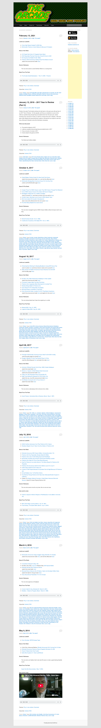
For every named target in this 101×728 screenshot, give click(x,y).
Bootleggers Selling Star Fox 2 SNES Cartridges (33, 193)
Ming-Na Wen (52, 529)
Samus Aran (59, 334)
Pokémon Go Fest (28, 334)
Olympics (60, 158)
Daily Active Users (49, 523)
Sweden (20, 622)
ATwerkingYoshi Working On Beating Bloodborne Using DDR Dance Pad (39, 266)
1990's (33, 413)
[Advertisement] (75, 76)
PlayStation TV (25, 617)
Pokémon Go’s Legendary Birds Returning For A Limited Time (37, 284)
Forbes (54, 525)
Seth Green (58, 425)
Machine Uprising (39, 421)
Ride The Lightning (32, 621)
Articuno (37, 326)
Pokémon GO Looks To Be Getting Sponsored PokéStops (36, 456)
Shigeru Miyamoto (32, 335)
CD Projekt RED (33, 92)
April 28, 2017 (25, 345)
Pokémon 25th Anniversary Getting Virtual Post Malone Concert (37, 59)
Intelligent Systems (56, 328)
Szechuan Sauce (38, 160)
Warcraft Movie (22, 538)
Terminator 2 (29, 426)
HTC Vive (29, 611)
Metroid (53, 330)
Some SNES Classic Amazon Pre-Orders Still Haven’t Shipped (37, 192)
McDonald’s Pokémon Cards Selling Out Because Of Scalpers (37, 47)
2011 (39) (70, 120)
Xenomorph (38, 623)
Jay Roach (53, 419)
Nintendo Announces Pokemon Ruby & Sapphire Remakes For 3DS (38, 649)
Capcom (28, 415)
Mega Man (35, 529)
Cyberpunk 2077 (45, 92)
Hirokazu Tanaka (37, 328)
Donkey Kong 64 (58, 609)
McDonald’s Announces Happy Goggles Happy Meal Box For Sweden (39, 554)
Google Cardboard (54, 610)
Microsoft (25, 331)
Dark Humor (52, 609)
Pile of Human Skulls (29, 423)
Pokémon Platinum (50, 618)
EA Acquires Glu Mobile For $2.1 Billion (31, 58)
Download (36, 85)
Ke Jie (24, 421)
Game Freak (36, 610)
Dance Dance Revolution (45, 327)
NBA (40, 331)
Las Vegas (57, 241)
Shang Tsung (58, 245)
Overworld (44, 332)
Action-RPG (32, 326)
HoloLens (25, 611)
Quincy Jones (45, 423)
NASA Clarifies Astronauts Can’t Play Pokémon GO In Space (37, 444)
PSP (44, 619)
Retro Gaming (34, 245)
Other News (25, 156)
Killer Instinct (48, 611)
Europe (40, 525)
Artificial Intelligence (50, 413)
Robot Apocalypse (30, 425)
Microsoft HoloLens (52, 613)
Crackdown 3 (36, 327)
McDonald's (39, 94)
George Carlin (41, 526)
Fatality (46, 240)
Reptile (29, 245)
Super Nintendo (54, 248)
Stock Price (53, 534)
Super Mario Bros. (33, 336)
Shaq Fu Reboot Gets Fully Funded (30, 651)
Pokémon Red (49, 533)
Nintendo (36, 244)
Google (55, 418)
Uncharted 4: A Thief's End (40, 622)
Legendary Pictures (37, 527)
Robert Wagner (22, 425)
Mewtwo (21, 331)
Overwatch (47, 244)
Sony (52, 335)
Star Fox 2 (24, 248)
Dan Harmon (38, 238)
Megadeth (40, 529)
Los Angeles (40, 330)
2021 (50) (70, 105)
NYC (49, 531)
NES (42, 331)
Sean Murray (22, 335)
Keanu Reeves (22, 527)
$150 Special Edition (49, 565)
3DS (31, 607)
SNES (27, 246)
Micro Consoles (51, 242)
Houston (55, 526)
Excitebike (44, 525)
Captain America (33, 415)
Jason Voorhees (47, 419)
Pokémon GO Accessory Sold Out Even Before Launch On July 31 (38, 465)
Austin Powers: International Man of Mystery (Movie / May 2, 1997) (38, 396)
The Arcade (43, 95)
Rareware (56, 619)
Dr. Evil (35, 417)
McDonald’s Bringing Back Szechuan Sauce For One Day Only (37, 181)
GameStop (35, 526)
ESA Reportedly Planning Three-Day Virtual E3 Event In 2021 (37, 56)
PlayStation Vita (31, 617)
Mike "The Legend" (36, 38)
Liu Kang (29, 242)
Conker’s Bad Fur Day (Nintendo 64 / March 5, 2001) (34, 589)
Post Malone (29, 95)
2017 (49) (70, 111)
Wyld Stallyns (38, 538)
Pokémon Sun (57, 618)
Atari (38, 714)
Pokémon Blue (29, 533)
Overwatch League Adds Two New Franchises (33, 282)
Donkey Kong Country (23, 610)
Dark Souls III (53, 327)
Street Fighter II (36, 248)
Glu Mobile (25, 94)
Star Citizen (31, 160)
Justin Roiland (39, 241)
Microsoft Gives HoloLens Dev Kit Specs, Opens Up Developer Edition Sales (40, 571)
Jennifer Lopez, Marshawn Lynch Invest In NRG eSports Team (37, 197)
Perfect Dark (28, 615)
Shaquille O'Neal (22, 246)
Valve (47, 622)
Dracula (43, 238)
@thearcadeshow (75, 50)
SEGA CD (53, 425)
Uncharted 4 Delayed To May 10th (30, 563)
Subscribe (46, 25)
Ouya (57, 614)
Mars (26, 529)
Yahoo (42, 623)
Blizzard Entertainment (48, 326)
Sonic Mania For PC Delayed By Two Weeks (33, 287)
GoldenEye (44, 610)
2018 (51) (70, 109)
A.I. (35, 413)
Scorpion (53, 245)
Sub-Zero (42, 248)
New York (54, 530)
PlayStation (21, 245)
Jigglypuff (59, 526)
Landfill (29, 715)
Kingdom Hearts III (23, 158)
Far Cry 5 (50, 156)
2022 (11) (70, 103)
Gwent (58, 156)
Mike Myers (51, 422)
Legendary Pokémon (46, 527)
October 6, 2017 (26, 167)
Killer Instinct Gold (56, 611)
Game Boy (30, 526)
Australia (24, 523)
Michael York (41, 422)
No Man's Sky (48, 614)
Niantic (28, 531)
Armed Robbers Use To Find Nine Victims (32, 473)
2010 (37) (70, 122)
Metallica (35, 613)
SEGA (26, 335)
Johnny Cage (33, 241)
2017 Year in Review (36, 156)
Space (31, 534)
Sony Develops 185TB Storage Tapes (31, 640)
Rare (47, 619)
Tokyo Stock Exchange (33, 537)
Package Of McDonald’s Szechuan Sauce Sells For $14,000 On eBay (39, 354)
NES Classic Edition (30, 244)
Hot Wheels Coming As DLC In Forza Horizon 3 (33, 380)
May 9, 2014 (24, 630)
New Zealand (24, 531)
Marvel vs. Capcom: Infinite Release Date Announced (35, 371)
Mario (23, 529)
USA (53, 537)
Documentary (51, 714)
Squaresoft (41, 534)
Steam (20, 336)
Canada (37, 523)
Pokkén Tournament (30, 619)
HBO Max (34, 94)
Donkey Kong (56, 523)
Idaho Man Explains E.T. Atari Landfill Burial (32, 653)
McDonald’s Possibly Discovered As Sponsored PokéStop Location (38, 458)
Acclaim (31, 237)
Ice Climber (46, 328)
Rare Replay (51, 619)
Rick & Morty (47, 159)
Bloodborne (56, 326)
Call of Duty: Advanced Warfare (48, 414)
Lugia (44, 330)
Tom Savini (42, 426)
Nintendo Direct (41, 614)
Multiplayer (36, 331)
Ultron (46, 426)
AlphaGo (43, 413)
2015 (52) (70, 114)
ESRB (40, 240)
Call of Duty (38, 414)
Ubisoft (29, 249)
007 (30, 413)
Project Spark (38, 619)
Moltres (29, 331)
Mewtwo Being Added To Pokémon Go (31, 286)
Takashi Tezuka (48, 336)
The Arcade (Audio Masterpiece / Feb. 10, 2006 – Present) (36, 76)
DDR (58, 327)
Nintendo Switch (53, 158)
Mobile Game (22, 530)
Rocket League (53, 159)
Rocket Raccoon (37, 425)
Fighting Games (51, 240)
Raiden (25, 245)
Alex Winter (40, 522)
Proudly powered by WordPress (50, 722)
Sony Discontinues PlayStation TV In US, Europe (34, 574)
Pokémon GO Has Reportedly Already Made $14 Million (35, 455)
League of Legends (31, 158)
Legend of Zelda (34, 330)
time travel (26, 537)
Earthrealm (48, 238)
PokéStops (55, 533)
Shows (24, 92)
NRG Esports (41, 244)
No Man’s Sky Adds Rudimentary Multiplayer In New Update (36, 278)
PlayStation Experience (54, 332)
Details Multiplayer (49, 367)
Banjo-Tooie (51, 607)
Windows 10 (28, 623)
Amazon (45, 522)
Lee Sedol (33, 421)
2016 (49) (70, 112)
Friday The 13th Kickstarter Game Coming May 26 (34, 374)
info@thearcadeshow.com (73, 44)
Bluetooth (29, 523)
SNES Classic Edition (33, 246)
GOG (40, 610)
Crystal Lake (25, 417)
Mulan (24, 244)
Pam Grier (53, 531)
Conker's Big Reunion (44, 609)
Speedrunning (26, 160)
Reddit (22, 534)
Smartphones (27, 534)
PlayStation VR (39, 617)
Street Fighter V (25, 336)
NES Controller (48, 530)
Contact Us (31, 25)
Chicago (26, 327)
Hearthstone (21, 241)
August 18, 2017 (26, 256)
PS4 (41, 423)
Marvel (44, 421)
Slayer (43, 621)
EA (55, 92)
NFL (45, 331)
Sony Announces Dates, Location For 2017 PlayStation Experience (38, 291)
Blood (46, 237)
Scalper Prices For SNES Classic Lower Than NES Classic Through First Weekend (42, 190)
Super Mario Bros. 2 (26, 535)
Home (21, 25)
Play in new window (28, 85)
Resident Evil (51, 423)
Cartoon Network (48, 415)
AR (53, 522)
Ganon (25, 328)
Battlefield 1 (33, 414)
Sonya (40, 246)
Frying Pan (31, 610)
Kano (44, 241)
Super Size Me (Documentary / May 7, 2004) (32, 669)
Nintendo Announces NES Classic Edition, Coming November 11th (38, 453)
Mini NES (57, 529)
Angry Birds (50, 522)
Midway (56, 242)
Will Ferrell (50, 426)
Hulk (26, 419)
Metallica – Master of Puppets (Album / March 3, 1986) (35, 591)
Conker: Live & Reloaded (24, 609)
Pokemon (44, 94)
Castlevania (49, 237)
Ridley (55, 334)
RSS (30, 89)
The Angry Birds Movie (47, 535)
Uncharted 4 (31, 622)
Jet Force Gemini (41, 611)
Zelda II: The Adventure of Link (32, 338)
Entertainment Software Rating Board (27, 240)
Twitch (43, 160)
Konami (52, 241)
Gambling (57, 240)
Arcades (35, 237)
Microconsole (40, 613)
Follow (52, 25)
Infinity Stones (31, 419)
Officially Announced (42, 647)
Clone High (39, 92)
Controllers (31, 327)
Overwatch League (23, 159)
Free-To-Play (25, 526)
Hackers (30, 94)
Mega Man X (35, 422)
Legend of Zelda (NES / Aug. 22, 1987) (31, 309)
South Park (44, 246)
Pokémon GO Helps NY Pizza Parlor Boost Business (35, 460)
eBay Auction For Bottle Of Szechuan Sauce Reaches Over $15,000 (38, 269)
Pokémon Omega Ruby (40, 618)
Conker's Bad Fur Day (34, 609)
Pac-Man (60, 244)
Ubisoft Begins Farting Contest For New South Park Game (36, 177)
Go (47, 418)
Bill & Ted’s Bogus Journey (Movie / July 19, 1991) (34, 503)
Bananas (41, 326)
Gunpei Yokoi (30, 328)
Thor (33, 426)
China (53, 415)
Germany (44, 418)
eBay (52, 238)
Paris (23, 423)
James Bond (41, 419)
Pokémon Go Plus (42, 533)
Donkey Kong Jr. (22, 525)
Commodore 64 (32, 238)
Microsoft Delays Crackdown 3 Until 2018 (32, 289)
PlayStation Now (46, 615)
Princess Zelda (43, 334)
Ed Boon (55, 238)
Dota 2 (42, 156)
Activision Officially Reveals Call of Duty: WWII (33, 367)
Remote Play (24, 621)
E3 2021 (52, 92)
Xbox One (47, 160)
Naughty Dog (25, 614)
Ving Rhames (57, 537)
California (33, 523)
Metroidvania (45, 242)
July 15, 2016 (25, 434)
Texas (40, 535)
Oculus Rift (53, 614)
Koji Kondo (28, 330)
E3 (50, 92)
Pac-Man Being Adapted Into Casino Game (32, 202)
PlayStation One (53, 615)
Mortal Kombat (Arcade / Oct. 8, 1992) (31, 219)
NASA (32, 530)
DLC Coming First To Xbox (54, 647)
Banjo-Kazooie (45, 607)
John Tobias (27, 241)
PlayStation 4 (30, 159)
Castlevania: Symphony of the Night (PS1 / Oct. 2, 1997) (35, 220)
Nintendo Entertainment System (41, 531)
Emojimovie (35, 525)
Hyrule (42, 328)
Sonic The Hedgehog (46, 335)
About (25, 25)
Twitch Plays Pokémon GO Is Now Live (31, 467)
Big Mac (56, 607)
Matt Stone (34, 242)
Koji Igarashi (48, 241)
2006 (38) (70, 128)
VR (55, 622)
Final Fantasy (50, 525)
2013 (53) (70, 117)
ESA (57, 92)
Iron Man (36, 419)
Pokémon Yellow (22, 619)
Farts (43, 240)
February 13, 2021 (27, 35)
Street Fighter (30, 248)
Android (26, 89)
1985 (31, 522)
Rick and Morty (40, 245)
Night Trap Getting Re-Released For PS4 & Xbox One (35, 376)
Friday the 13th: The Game (36, 418)
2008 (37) (70, 125)
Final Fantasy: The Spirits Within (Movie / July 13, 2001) (35, 505)
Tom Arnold (37, 426)
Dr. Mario (28, 525)
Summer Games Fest (36, 95)
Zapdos (23, 338)
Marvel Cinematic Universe (52, 421)
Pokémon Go (22, 334)
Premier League (36, 334)
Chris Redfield (58, 415)
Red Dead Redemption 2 (38, 159)
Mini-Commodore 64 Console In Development (33, 199)
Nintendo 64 (34, 614)
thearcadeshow (76, 51)
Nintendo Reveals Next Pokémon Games (32, 567)
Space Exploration (51, 621)
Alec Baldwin (35, 522)
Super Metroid (47, 248)
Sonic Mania (38, 335)
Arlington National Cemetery (34, 478)
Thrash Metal (25, 622)
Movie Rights (28, 530)
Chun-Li (20, 417)
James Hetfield (34, 611)
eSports (45, 156)
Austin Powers (27, 414)
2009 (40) (70, 123)
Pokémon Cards (22, 95)
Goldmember (51, 418)
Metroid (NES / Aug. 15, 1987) (29, 307)
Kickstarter (28, 421)
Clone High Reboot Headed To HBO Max (32, 45)
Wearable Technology (30, 538)
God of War (54, 156)
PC (48, 332)
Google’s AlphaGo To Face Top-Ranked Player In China (35, 358)
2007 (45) (70, 127)
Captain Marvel (41, 415)
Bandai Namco (41, 237)
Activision (39, 413)
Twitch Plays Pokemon (46, 537)
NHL (47, 331)
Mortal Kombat (57, 422)
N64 (58, 613)
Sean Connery (45, 425)
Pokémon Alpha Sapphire (52, 617)
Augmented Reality (38, 607)
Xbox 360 (34, 623)
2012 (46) (70, 119)
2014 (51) (70, 116)
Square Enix (36, 534)
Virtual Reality (52, 622)
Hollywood (51, 526)
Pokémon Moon (32, 618)
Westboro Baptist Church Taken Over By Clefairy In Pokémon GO (38, 446)
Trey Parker (24, 249)
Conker (59, 607)
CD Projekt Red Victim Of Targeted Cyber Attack (34, 54)
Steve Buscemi (47, 534)
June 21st (34, 565)
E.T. (55, 714)
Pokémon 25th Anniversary (52, 94)
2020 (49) (70, 106)
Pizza (57, 531)
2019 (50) (70, 108)
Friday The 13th (27, 418)
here (39, 61)
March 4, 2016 (25, 545)
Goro (61, 240)
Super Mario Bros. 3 (35, 535)
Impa (51, 328)
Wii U (25, 623)
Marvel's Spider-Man (40, 158)
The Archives (39, 25)
